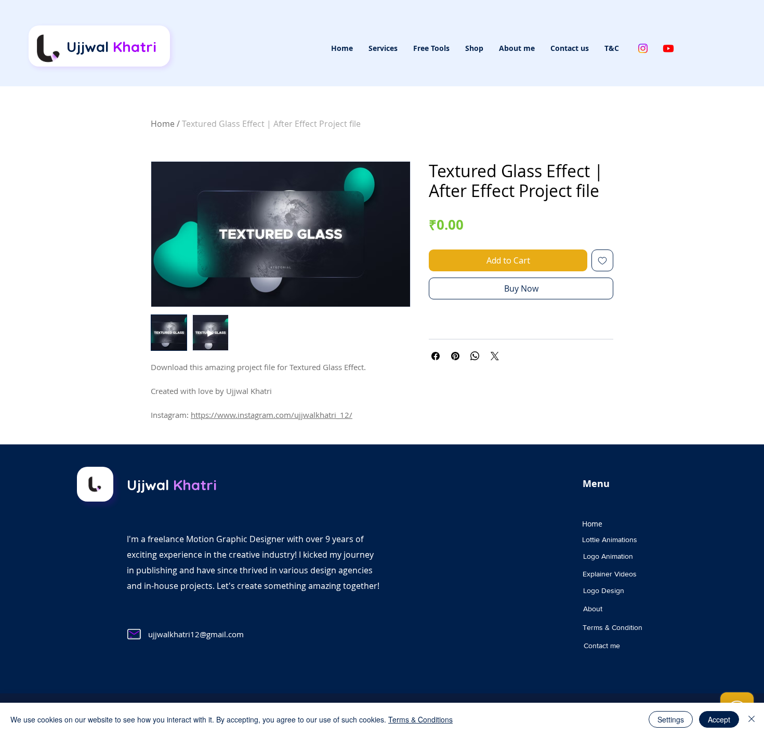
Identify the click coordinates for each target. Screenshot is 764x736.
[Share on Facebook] (435, 356)
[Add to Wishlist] (602, 260)
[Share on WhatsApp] (475, 356)
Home (163, 123)
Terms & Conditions (420, 719)
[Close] (751, 719)
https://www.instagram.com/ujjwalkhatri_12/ (271, 415)
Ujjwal (111, 46)
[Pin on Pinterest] (455, 356)
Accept (719, 719)
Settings (670, 719)
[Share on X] (495, 356)
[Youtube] (668, 48)
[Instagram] (643, 48)
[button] (383, 48)
